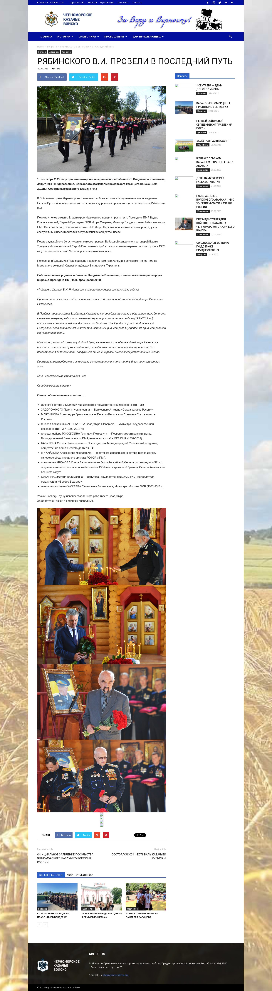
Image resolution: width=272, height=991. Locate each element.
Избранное (54, 52)
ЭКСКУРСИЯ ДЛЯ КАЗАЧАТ (213, 140)
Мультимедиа (107, 2)
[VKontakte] (226, 2)
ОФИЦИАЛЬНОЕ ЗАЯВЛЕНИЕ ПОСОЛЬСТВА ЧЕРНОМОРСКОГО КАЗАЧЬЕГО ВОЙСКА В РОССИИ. (65, 858)
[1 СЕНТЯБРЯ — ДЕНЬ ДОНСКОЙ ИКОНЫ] (184, 90)
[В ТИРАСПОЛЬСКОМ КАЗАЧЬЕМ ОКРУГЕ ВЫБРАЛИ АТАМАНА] (184, 163)
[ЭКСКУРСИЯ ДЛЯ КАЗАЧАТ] (184, 145)
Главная (46, 36)
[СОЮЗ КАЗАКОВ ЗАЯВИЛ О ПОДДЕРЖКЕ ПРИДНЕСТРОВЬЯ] (184, 247)
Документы (123, 2)
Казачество (66, 52)
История (63, 36)
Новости (92, 2)
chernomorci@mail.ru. (116, 975)
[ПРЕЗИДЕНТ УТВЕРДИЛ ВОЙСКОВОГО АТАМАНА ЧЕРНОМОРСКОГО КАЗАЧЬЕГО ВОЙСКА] (184, 224)
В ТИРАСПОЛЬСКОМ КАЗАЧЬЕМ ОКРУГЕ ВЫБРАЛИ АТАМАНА (214, 162)
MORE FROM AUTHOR (80, 875)
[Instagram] (213, 2)
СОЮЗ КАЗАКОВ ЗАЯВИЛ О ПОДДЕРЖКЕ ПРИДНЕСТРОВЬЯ (212, 246)
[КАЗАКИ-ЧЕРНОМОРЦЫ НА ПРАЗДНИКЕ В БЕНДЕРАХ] (57, 896)
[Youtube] (232, 2)
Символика (87, 36)
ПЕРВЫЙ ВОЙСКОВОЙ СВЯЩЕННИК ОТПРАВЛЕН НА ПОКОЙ (214, 124)
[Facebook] (207, 2)
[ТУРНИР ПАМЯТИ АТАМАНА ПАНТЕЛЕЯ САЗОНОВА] (146, 896)
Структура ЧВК (77, 2)
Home (40, 46)
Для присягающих (146, 36)
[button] (230, 36)
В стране (42, 52)
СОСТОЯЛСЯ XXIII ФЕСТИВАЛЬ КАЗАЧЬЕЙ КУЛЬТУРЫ (139, 856)
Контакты (137, 2)
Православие (114, 36)
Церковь (201, 93)
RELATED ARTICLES (51, 875)
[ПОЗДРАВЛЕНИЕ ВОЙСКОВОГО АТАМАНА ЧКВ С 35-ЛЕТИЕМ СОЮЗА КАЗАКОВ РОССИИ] (184, 200)
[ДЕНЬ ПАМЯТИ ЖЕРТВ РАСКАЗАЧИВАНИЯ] (184, 182)
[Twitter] (220, 2)
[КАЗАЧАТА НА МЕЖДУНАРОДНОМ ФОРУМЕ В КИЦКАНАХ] (101, 896)
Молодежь (202, 144)
